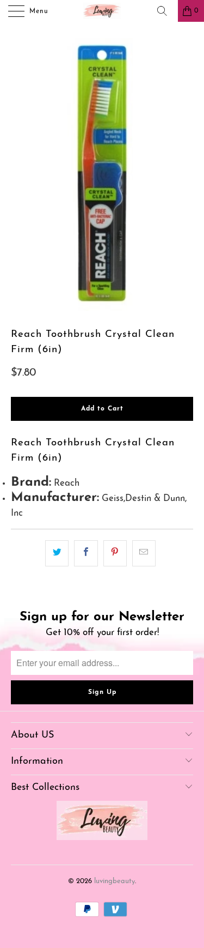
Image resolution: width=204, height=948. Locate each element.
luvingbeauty (114, 881)
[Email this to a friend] (144, 553)
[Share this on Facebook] (85, 553)
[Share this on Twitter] (57, 553)
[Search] (166, 11)
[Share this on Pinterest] (115, 553)
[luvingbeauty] (102, 11)
